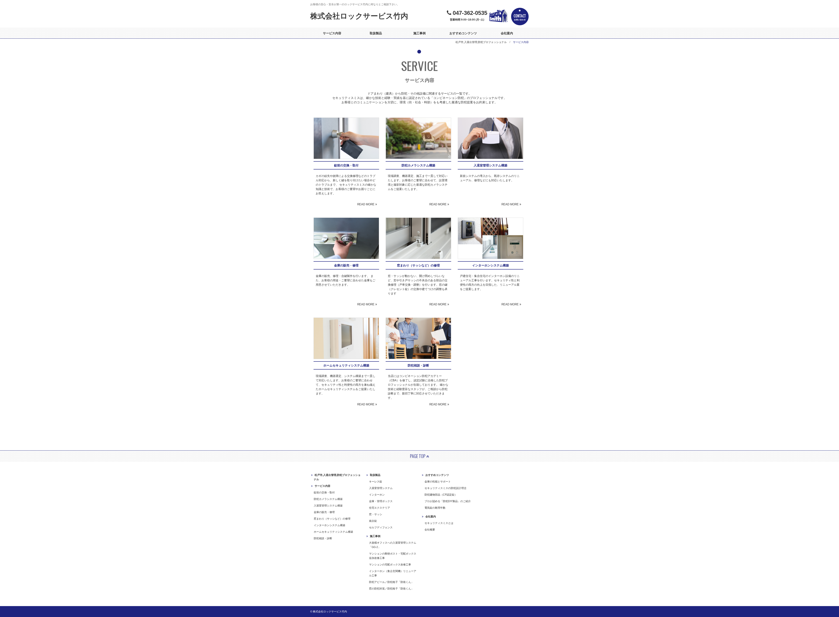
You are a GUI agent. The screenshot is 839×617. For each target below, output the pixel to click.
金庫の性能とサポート (438, 481)
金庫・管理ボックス (381, 501)
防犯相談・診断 (323, 538)
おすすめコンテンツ (463, 33)
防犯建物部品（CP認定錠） (441, 494)
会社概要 (430, 529)
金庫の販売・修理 (324, 512)
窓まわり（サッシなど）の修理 (332, 518)
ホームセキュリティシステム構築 (333, 531)
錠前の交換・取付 (324, 492)
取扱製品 (376, 33)
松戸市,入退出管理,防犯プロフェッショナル (481, 42)
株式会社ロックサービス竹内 (359, 16)
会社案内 (507, 33)
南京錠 (373, 520)
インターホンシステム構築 (329, 525)
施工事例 (419, 33)
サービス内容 (332, 33)
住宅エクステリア (379, 507)
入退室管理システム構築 (328, 505)
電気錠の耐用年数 (435, 507)
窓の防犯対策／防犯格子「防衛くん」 (391, 588)
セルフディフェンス (381, 527)
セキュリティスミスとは (439, 523)
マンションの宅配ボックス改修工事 (390, 564)
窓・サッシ (375, 514)
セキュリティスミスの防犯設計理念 (445, 488)
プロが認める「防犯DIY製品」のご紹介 (448, 501)
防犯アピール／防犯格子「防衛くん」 (391, 582)
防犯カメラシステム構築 (328, 499)
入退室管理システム (381, 488)
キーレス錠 (375, 481)
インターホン (377, 494)
